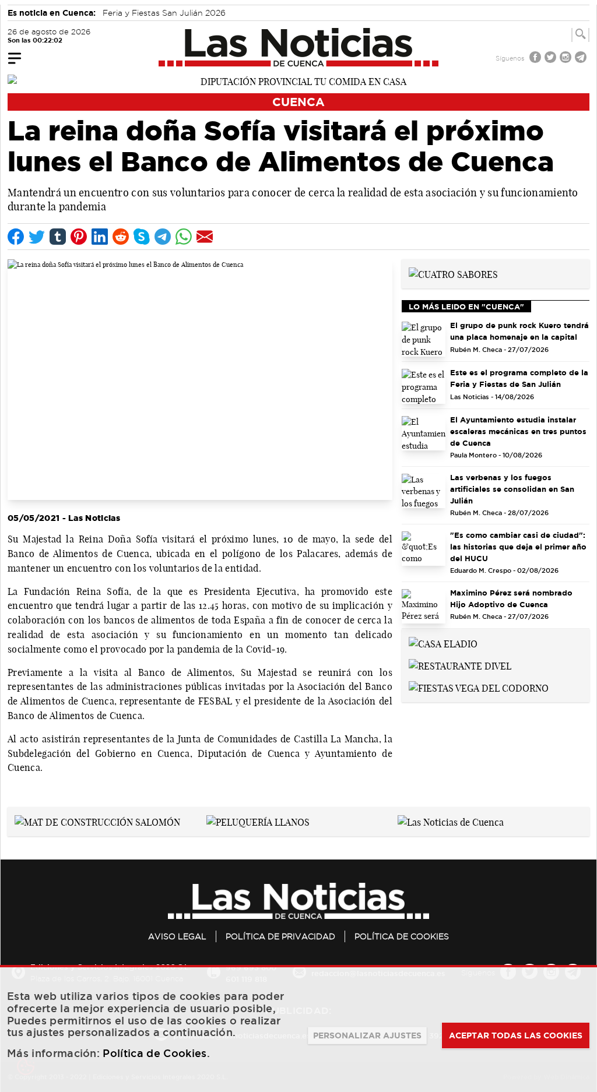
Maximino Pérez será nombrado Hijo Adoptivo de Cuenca (511, 598)
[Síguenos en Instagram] (566, 58)
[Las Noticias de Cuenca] (298, 47)
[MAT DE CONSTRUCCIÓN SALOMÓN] (97, 821)
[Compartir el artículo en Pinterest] (79, 236)
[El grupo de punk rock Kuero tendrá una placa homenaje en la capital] (423, 339)
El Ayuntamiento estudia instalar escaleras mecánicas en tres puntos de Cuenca (518, 431)
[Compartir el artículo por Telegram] (162, 236)
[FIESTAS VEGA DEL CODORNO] (479, 687)
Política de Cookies (401, 936)
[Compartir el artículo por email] (204, 236)
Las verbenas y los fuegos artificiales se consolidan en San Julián (512, 489)
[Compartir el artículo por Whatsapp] (183, 236)
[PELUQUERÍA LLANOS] (258, 821)
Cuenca (298, 101)
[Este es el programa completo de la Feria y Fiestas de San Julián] (423, 386)
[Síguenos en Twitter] (551, 58)
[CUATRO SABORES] (453, 273)
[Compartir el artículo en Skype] (142, 236)
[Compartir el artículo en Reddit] (121, 236)
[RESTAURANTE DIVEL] (460, 665)
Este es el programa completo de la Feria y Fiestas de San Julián (519, 378)
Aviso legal (177, 936)
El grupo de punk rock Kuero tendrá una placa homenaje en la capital (519, 331)
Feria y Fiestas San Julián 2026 (164, 13)
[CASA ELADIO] (443, 643)
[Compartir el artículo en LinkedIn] (100, 236)
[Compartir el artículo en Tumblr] (58, 236)
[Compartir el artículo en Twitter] (37, 236)
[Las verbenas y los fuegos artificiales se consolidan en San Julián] (423, 491)
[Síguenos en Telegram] (581, 58)
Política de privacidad (280, 936)
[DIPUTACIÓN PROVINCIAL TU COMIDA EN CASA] (298, 80)
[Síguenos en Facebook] (536, 58)
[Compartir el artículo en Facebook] (16, 236)
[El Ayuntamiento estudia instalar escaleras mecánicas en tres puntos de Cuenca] (423, 433)
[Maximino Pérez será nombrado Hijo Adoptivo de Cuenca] (423, 606)
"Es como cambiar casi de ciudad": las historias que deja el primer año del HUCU (518, 546)
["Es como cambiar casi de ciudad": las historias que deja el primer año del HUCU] (423, 548)
